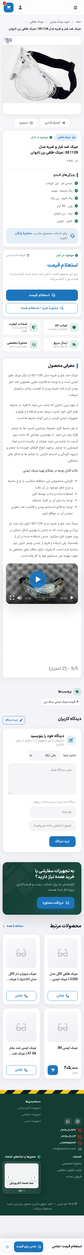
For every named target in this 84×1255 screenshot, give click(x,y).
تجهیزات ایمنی (32, 1121)
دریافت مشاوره (53, 902)
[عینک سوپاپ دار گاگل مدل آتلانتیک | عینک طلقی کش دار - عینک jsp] (21, 969)
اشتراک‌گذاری (52, 123)
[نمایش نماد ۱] (20, 1190)
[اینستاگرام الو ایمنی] (77, 1122)
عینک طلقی (36, 22)
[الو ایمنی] (73, 1107)
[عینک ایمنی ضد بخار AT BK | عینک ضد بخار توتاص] (21, 1043)
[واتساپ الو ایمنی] (68, 1122)
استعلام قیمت (39, 295)
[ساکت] (19, 597)
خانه (78, 22)
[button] (37, 579)
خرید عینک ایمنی (60, 22)
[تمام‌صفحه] (12, 597)
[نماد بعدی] (8, 1177)
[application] (42, 583)
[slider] (46, 597)
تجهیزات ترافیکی (31, 1114)
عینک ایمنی (30, 470)
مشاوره (23, 123)
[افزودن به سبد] (53, 1070)
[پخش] (72, 597)
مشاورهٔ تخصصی (71, 1163)
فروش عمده (73, 1176)
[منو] (75, 7)
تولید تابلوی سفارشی (69, 1170)
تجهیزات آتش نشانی (29, 1108)
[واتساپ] (7, 1247)
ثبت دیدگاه (11, 720)
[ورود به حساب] (20, 7)
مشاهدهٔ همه (15, 926)
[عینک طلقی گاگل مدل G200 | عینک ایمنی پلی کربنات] (62, 969)
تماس (60, 995)
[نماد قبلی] (34, 1177)
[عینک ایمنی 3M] (62, 1043)
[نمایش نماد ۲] (24, 1190)
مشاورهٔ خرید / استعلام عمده (39, 308)
